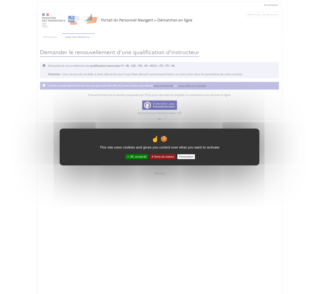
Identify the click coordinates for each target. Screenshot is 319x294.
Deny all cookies (164, 156)
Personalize (186, 156)
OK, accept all (137, 156)
